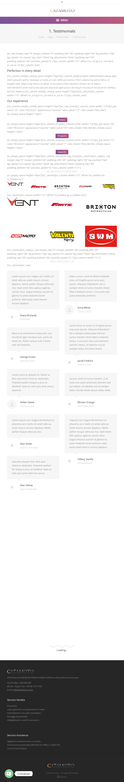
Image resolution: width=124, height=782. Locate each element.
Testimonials (62, 37)
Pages (50, 37)
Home (41, 37)
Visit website (76, 500)
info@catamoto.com (23, 689)
